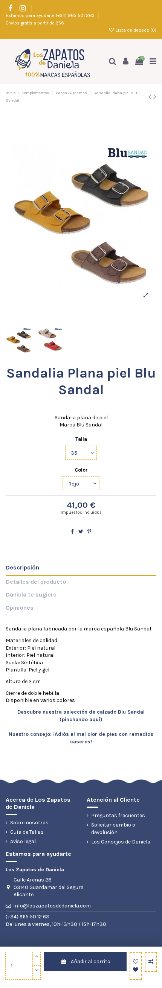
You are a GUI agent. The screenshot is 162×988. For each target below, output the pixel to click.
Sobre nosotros (29, 822)
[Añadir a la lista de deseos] (136, 966)
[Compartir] (72, 531)
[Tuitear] (80, 531)
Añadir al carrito (90, 961)
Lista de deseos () (135, 30)
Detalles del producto (36, 581)
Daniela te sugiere (31, 594)
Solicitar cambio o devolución (113, 829)
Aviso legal (23, 841)
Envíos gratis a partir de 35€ (35, 23)
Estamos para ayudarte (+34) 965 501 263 (51, 15)
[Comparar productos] (151, 962)
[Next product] (154, 96)
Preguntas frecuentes (118, 815)
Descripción (22, 567)
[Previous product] (150, 96)
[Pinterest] (89, 531)
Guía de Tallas (27, 832)
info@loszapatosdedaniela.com (52, 906)
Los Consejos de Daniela (120, 842)
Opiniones (20, 607)
